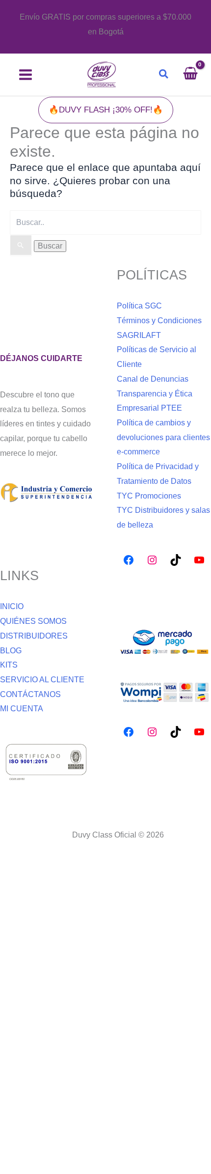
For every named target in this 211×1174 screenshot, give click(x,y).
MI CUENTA (21, 708)
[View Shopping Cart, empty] (195, 74)
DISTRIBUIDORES (34, 636)
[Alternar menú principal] (25, 74)
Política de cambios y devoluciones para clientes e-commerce (163, 437)
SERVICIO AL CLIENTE (42, 679)
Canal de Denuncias (152, 379)
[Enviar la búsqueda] (21, 245)
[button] (164, 74)
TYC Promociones (149, 496)
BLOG (11, 650)
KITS (9, 665)
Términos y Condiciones (159, 320)
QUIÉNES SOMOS (33, 621)
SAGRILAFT (139, 335)
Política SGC (139, 306)
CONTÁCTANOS (30, 694)
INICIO (12, 606)
